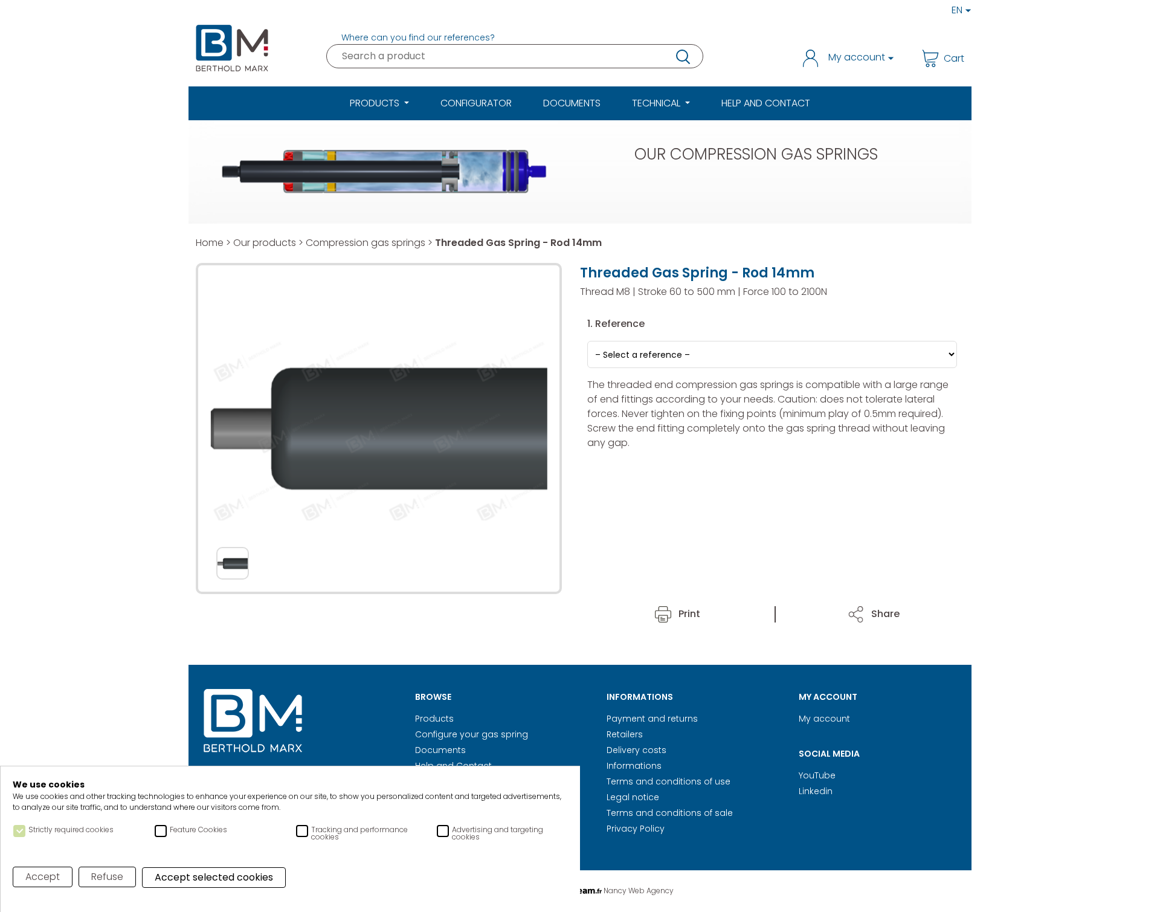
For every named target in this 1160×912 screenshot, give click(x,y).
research (682, 56)
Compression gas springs (365, 243)
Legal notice (633, 797)
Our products (264, 243)
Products (434, 719)
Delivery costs (636, 750)
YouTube (817, 775)
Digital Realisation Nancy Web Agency (580, 890)
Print (688, 614)
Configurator (476, 103)
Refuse (107, 877)
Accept (42, 877)
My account (824, 719)
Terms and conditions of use (668, 781)
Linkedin (816, 791)
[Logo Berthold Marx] (253, 722)
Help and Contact (765, 103)
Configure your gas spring (471, 734)
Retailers (625, 734)
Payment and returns (652, 719)
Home (210, 243)
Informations (634, 766)
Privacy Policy (636, 829)
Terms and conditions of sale (670, 813)
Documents (572, 103)
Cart (954, 58)
